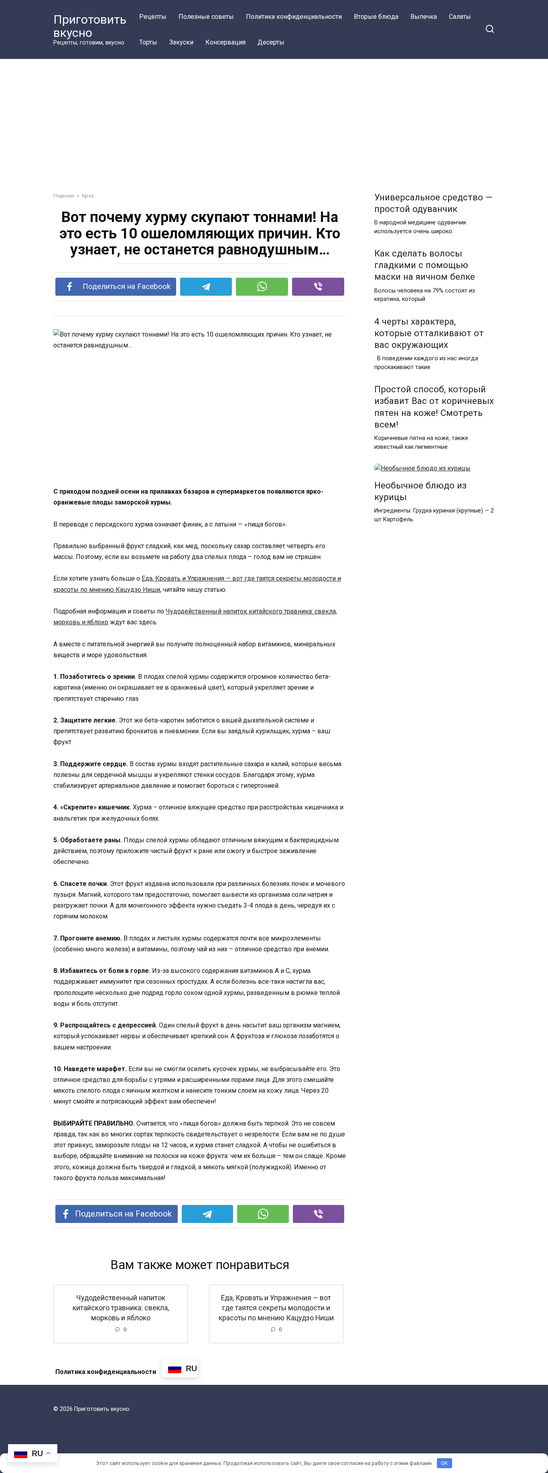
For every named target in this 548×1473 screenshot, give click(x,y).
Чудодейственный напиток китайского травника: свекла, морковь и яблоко (121, 1308)
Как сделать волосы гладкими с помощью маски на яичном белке (424, 265)
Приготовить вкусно (89, 26)
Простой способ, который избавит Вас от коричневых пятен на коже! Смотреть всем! (434, 407)
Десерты (271, 42)
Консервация (225, 42)
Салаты (460, 16)
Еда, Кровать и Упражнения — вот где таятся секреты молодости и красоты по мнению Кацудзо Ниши (276, 1308)
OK (444, 1463)
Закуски (181, 42)
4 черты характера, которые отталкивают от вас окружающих (429, 333)
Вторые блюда (376, 16)
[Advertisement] (274, 131)
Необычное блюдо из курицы (420, 491)
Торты (148, 42)
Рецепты (152, 16)
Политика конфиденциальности (294, 16)
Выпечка (423, 16)
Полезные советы (206, 16)
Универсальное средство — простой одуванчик (433, 203)
